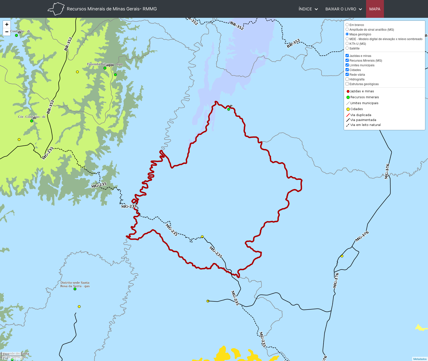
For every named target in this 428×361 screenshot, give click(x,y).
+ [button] (6, 24)
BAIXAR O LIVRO (340, 8)
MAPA (374, 8)
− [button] (6, 32)
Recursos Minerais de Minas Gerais (112, 8)
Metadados (420, 359)
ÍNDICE (305, 8)
